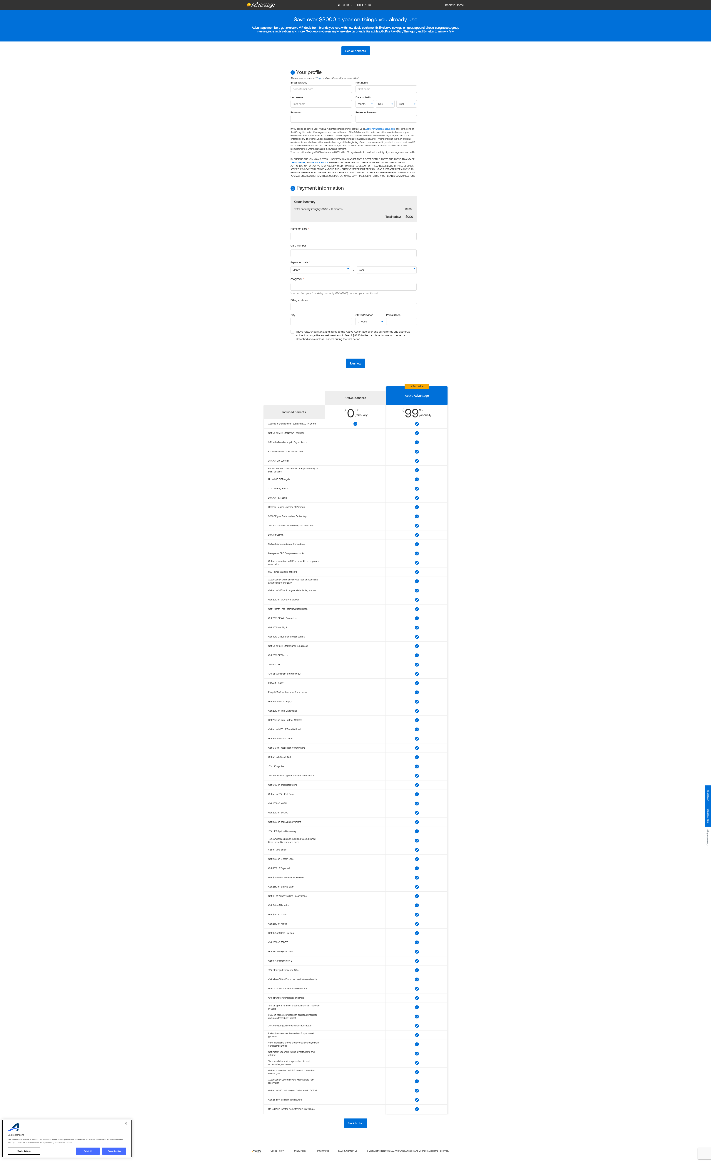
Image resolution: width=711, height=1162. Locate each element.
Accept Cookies (114, 1151)
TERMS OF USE (298, 162)
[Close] (126, 1123)
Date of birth (363, 97)
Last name (297, 97)
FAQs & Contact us (347, 1151)
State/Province (364, 315)
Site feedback (707, 816)
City (293, 315)
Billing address (299, 300)
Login (319, 78)
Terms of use (322, 1151)
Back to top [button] (355, 1123)
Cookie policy (277, 1151)
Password (296, 112)
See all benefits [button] (355, 51)
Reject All (87, 1151)
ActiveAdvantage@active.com (380, 129)
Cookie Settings (707, 837)
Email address (299, 82)
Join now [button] (355, 363)
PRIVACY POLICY (319, 162)
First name (362, 82)
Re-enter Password (367, 112)
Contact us (707, 795)
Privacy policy (299, 1151)
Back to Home (454, 5)
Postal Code (393, 315)
